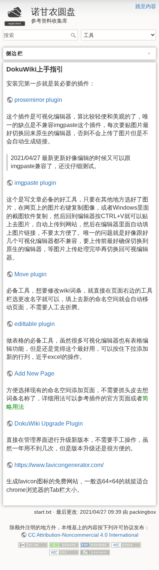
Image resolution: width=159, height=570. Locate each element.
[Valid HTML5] (126, 545)
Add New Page (34, 373)
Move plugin (30, 274)
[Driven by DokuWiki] (95, 552)
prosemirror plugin (38, 100)
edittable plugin (34, 324)
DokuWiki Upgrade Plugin (48, 423)
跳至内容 (145, 6)
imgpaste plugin (35, 183)
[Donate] (64, 545)
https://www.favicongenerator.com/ (59, 465)
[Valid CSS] (64, 552)
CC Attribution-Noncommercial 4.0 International (83, 535)
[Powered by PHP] (95, 545)
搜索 (74, 35)
